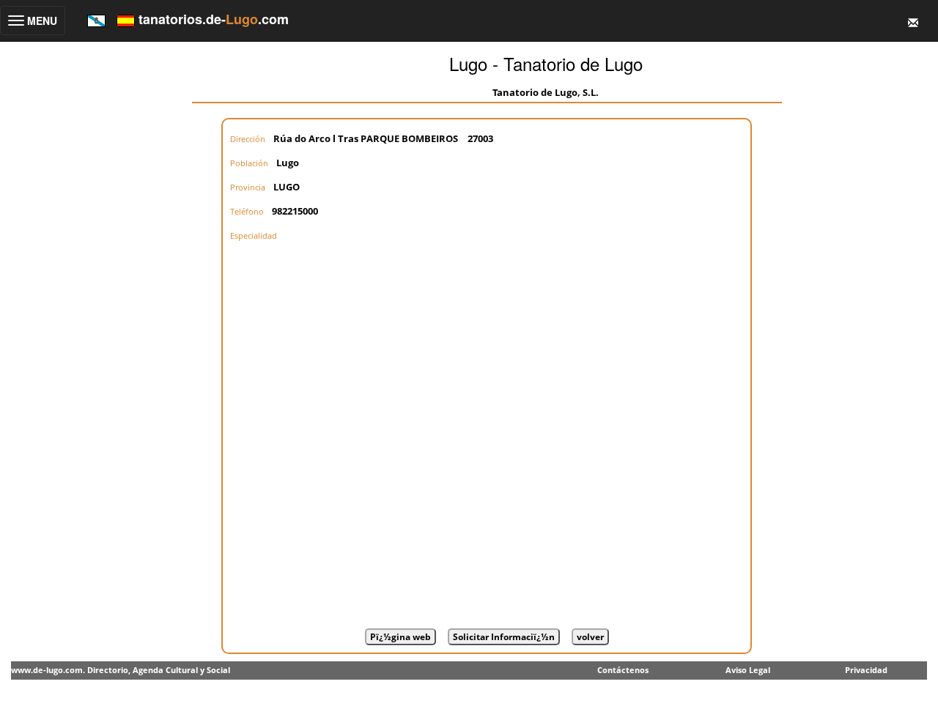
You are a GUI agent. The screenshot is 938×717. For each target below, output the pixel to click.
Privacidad (866, 669)
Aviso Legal (747, 669)
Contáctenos (623, 669)
